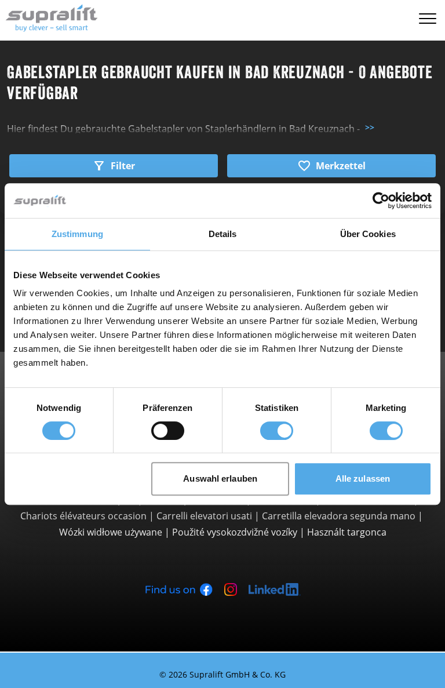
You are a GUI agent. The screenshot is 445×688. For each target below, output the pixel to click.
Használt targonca (346, 532)
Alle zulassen (362, 478)
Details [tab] (223, 234)
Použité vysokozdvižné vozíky (234, 532)
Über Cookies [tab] (368, 234)
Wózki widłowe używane (110, 532)
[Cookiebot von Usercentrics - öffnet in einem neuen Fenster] (381, 200)
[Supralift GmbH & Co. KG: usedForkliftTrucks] (49, 16)
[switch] (167, 430)
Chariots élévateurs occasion (83, 515)
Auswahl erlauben (220, 478)
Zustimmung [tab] (77, 234)
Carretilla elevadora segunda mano (338, 515)
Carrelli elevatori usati (204, 515)
